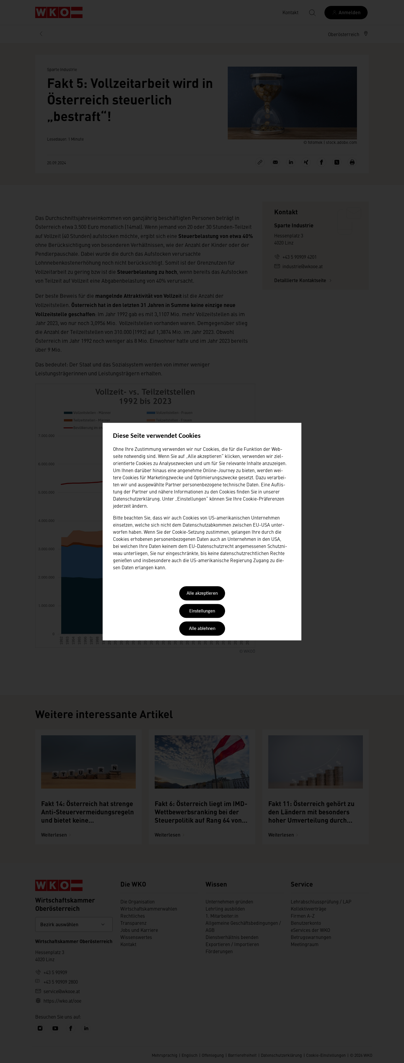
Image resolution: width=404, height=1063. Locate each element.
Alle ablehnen (202, 629)
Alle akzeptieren (202, 593)
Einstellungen (202, 611)
